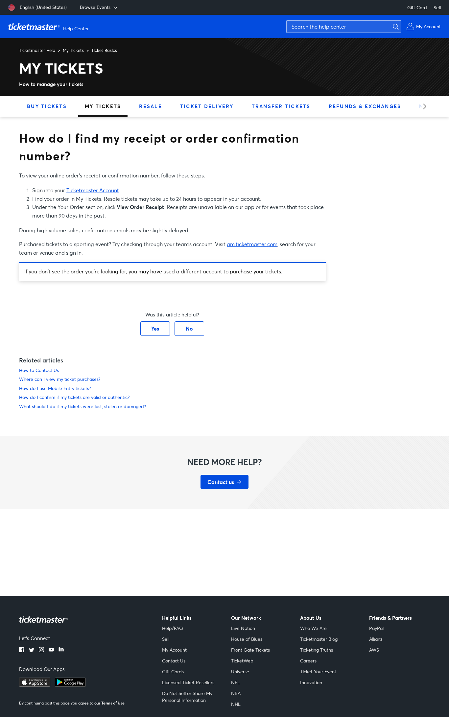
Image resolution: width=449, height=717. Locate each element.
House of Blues (246, 639)
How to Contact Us (39, 370)
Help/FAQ (172, 628)
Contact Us (173, 661)
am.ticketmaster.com (252, 244)
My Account (174, 650)
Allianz (376, 639)
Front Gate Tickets (250, 650)
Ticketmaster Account (92, 190)
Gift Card (417, 7)
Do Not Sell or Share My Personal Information (187, 696)
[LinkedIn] (61, 650)
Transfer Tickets (281, 106)
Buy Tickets (47, 106)
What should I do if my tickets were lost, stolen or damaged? (82, 406)
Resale (150, 106)
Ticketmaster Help (37, 50)
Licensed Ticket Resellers (188, 682)
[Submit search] (394, 26)
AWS (374, 650)
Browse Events (95, 7)
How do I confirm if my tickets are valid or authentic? (74, 397)
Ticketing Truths (316, 650)
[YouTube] (51, 650)
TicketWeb (242, 661)
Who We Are (313, 628)
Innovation (311, 682)
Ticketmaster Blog (319, 639)
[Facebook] (21, 650)
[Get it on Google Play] (70, 685)
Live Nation (243, 628)
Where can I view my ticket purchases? (59, 379)
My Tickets (73, 50)
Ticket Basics (104, 50)
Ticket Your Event (318, 671)
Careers (308, 661)
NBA (236, 693)
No (189, 328)
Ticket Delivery (207, 106)
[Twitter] (31, 650)
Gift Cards (173, 671)
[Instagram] (41, 650)
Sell (437, 7)
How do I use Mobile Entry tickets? (55, 388)
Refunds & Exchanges (365, 106)
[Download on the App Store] (34, 685)
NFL (235, 682)
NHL (236, 704)
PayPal (376, 628)
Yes (155, 328)
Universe (240, 671)
